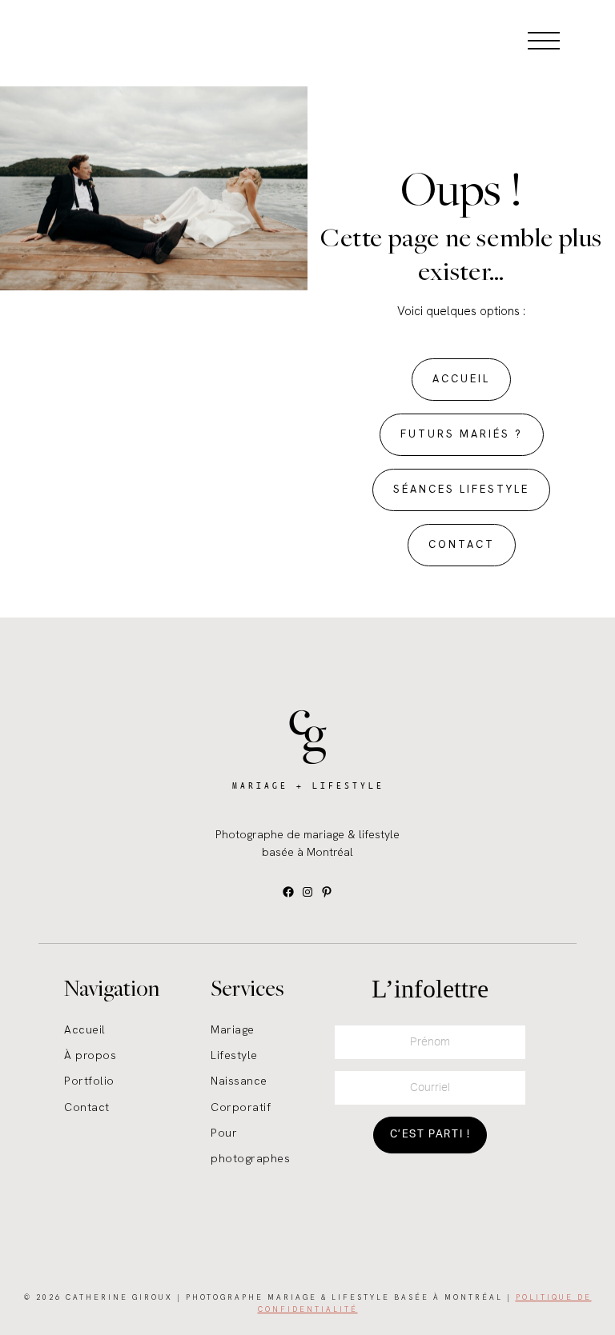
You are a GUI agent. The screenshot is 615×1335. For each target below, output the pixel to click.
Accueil (85, 1029)
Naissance (239, 1080)
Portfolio (89, 1080)
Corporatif (241, 1107)
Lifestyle (234, 1055)
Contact (87, 1107)
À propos (90, 1055)
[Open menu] (544, 40)
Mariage (233, 1029)
